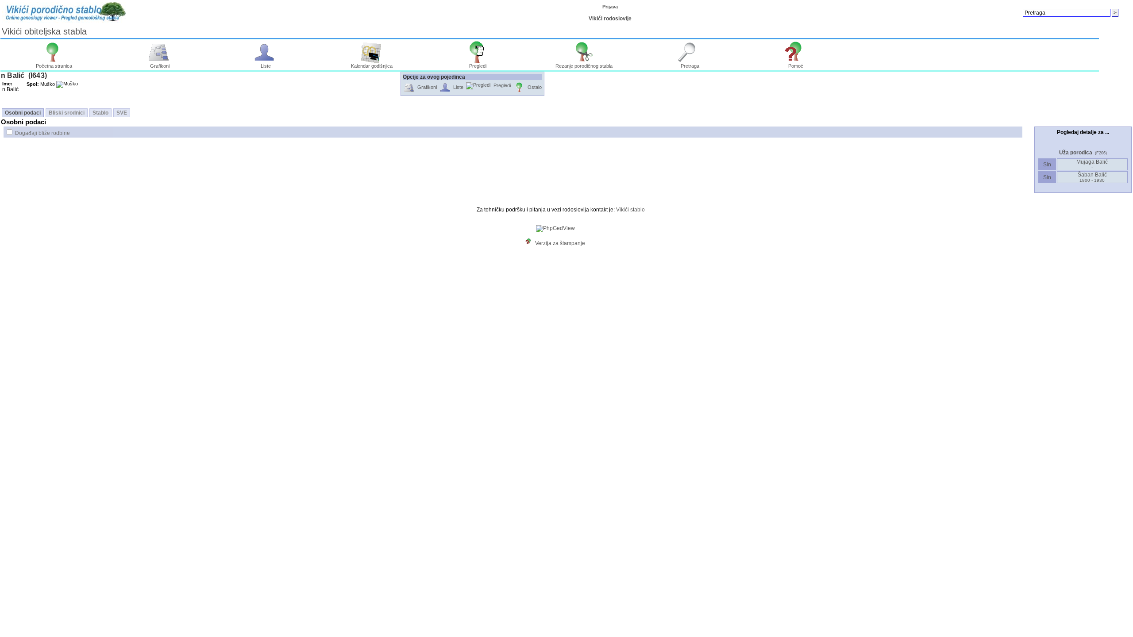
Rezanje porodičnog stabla (584, 66)
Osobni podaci (23, 113)
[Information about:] (530, 243)
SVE (121, 113)
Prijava (610, 6)
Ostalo (535, 87)
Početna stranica (54, 66)
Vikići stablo (630, 210)
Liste (266, 66)
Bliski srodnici (67, 113)
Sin (1047, 164)
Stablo (100, 113)
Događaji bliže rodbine (42, 133)
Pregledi (477, 66)
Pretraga (690, 66)
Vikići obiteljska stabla (44, 31)
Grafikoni (160, 66)
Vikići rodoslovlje (610, 18)
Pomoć (795, 66)
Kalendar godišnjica (372, 66)
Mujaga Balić (1092, 164)
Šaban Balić (1092, 177)
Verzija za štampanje (560, 243)
